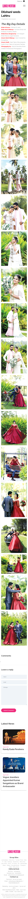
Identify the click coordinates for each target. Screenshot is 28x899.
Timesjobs (23, 865)
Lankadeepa (4, 860)
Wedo (4, 865)
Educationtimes (15, 865)
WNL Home (16, 867)
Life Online (4, 863)
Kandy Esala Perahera (13, 749)
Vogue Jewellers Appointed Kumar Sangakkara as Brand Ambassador (13, 782)
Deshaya (9, 861)
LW (18, 863)
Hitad (10, 867)
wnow (9, 863)
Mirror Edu (22, 861)
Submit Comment (9, 710)
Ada (5, 861)
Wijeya (8, 865)
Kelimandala (23, 863)
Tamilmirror (16, 861)
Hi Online (14, 863)
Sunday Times (19, 860)
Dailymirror (12, 860)
